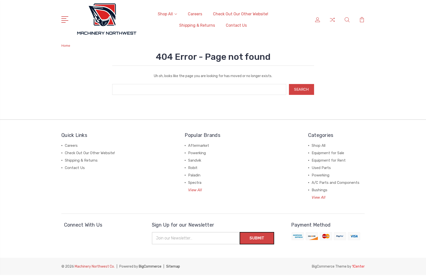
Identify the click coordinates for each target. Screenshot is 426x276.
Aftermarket (198, 145)
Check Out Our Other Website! (240, 14)
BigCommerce (150, 266)
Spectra (194, 182)
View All (195, 190)
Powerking (197, 153)
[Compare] (332, 22)
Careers (195, 14)
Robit (192, 168)
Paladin (194, 175)
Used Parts (321, 168)
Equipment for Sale (328, 153)
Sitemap (173, 266)
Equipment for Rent (329, 160)
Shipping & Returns (197, 25)
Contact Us (236, 25)
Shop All (165, 14)
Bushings (319, 190)
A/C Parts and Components (335, 182)
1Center (358, 266)
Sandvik (194, 160)
